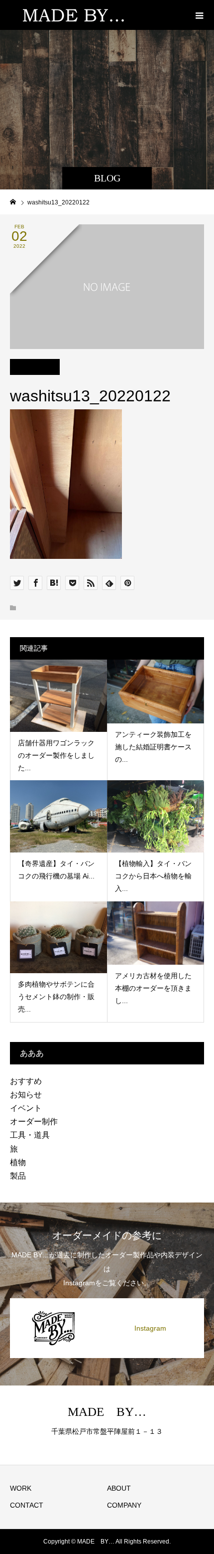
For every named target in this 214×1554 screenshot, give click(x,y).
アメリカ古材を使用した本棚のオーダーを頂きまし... (153, 988)
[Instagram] (107, 1299)
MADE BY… (107, 1411)
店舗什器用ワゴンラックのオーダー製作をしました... (56, 755)
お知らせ (26, 1094)
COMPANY (124, 1505)
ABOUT (119, 1488)
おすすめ (26, 1081)
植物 (18, 1162)
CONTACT (26, 1505)
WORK (20, 1488)
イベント (26, 1108)
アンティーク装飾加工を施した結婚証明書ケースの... (153, 746)
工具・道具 (30, 1135)
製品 (18, 1176)
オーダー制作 (34, 1121)
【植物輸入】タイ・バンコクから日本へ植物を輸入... (153, 876)
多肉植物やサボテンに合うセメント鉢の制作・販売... (56, 996)
